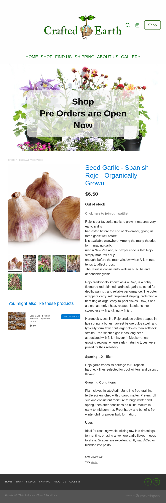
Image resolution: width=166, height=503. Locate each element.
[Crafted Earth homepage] (83, 25)
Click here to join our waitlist (106, 213)
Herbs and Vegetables (30, 160)
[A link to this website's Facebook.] (148, 481)
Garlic (94, 462)
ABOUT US (107, 56)
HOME (32, 56)
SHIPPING (84, 56)
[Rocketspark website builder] (143, 496)
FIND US (63, 56)
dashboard (30, 495)
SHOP (47, 56)
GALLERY (130, 56)
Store (11, 160)
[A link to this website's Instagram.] (156, 481)
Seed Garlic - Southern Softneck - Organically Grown (40, 319)
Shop (152, 25)
